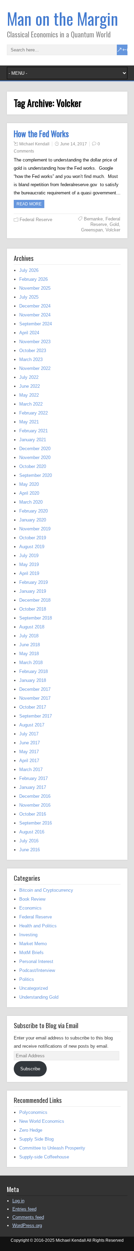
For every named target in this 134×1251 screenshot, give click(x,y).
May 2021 (29, 421)
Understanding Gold (38, 997)
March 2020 (31, 502)
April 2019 (29, 573)
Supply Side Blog (36, 1139)
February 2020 (33, 511)
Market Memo (33, 943)
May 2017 (29, 751)
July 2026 (28, 270)
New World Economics (41, 1121)
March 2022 (31, 404)
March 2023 (31, 359)
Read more (29, 204)
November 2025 (35, 288)
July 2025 (28, 297)
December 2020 (35, 448)
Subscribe (30, 1068)
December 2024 (35, 306)
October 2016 (32, 814)
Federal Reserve (36, 219)
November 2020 (35, 457)
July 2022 (28, 377)
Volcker (112, 229)
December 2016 (35, 796)
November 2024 (35, 314)
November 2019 (35, 528)
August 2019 (31, 546)
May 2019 (29, 564)
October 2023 (32, 350)
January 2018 (32, 680)
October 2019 (32, 537)
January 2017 (32, 787)
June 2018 (29, 644)
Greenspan (92, 229)
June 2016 (29, 849)
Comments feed (28, 1217)
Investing (28, 934)
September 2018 (35, 618)
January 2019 (32, 591)
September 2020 (35, 475)
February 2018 (33, 671)
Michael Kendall (34, 144)
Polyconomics (33, 1112)
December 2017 (35, 689)
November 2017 (35, 698)
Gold (114, 224)
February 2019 (33, 582)
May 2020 (29, 484)
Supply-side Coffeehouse (44, 1156)
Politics (26, 979)
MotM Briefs (31, 952)
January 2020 (32, 519)
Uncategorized (33, 988)
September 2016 (35, 823)
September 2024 (35, 323)
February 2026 (33, 279)
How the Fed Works (41, 134)
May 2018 (29, 653)
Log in (18, 1200)
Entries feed (24, 1209)
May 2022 (29, 395)
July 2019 (28, 555)
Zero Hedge (30, 1130)
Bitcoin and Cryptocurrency (46, 890)
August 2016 (31, 831)
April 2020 (29, 493)
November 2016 (35, 805)
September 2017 (35, 716)
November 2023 (35, 341)
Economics (30, 908)
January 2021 (32, 439)
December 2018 (35, 600)
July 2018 (28, 635)
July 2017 (28, 733)
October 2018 (32, 609)
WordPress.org (27, 1225)
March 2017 (31, 769)
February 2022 (33, 413)
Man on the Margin (62, 18)
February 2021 (33, 430)
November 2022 (35, 368)
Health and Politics (38, 925)
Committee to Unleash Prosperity (52, 1148)
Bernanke (93, 218)
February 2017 (33, 778)
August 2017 (31, 724)
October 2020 (32, 466)
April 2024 (29, 332)
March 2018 (31, 662)
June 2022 (29, 386)
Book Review (32, 899)
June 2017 (29, 742)
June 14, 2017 (73, 144)
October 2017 (32, 707)
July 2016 (28, 840)
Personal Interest (36, 961)
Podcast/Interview (37, 970)
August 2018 (31, 626)
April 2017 (29, 760)
